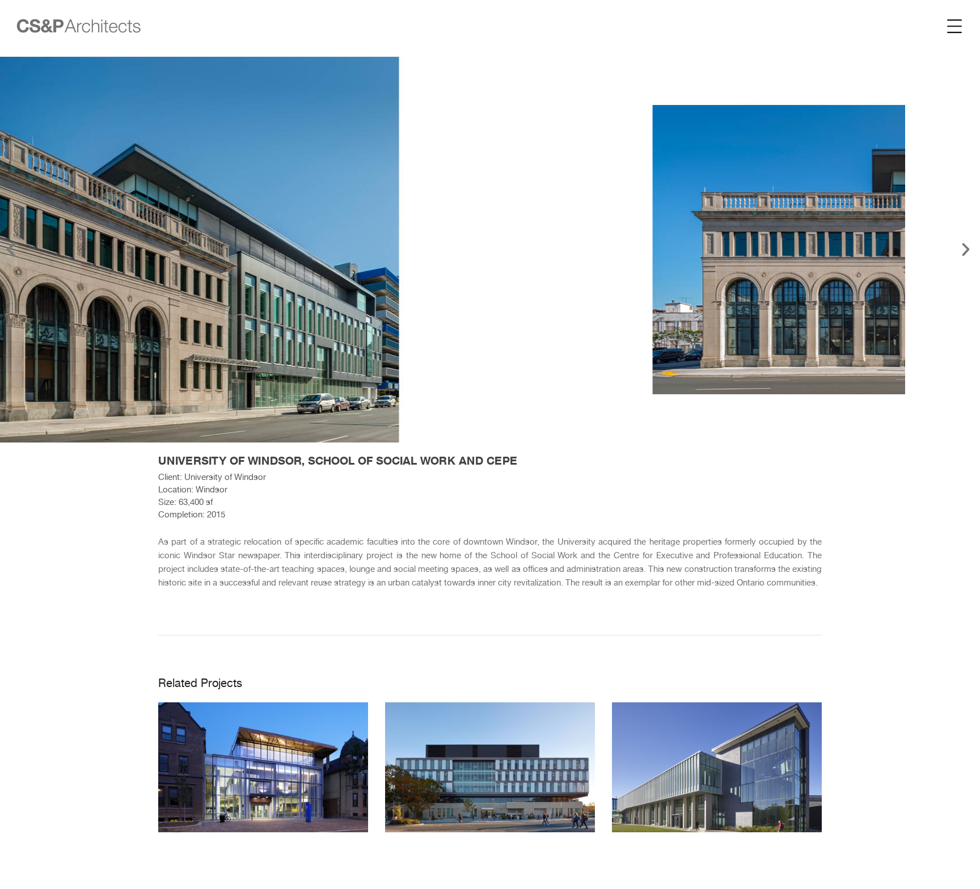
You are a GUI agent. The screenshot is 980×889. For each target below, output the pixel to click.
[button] (11, 249)
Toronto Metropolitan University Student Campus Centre (263, 755)
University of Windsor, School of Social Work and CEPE (337, 460)
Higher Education (263, 800)
